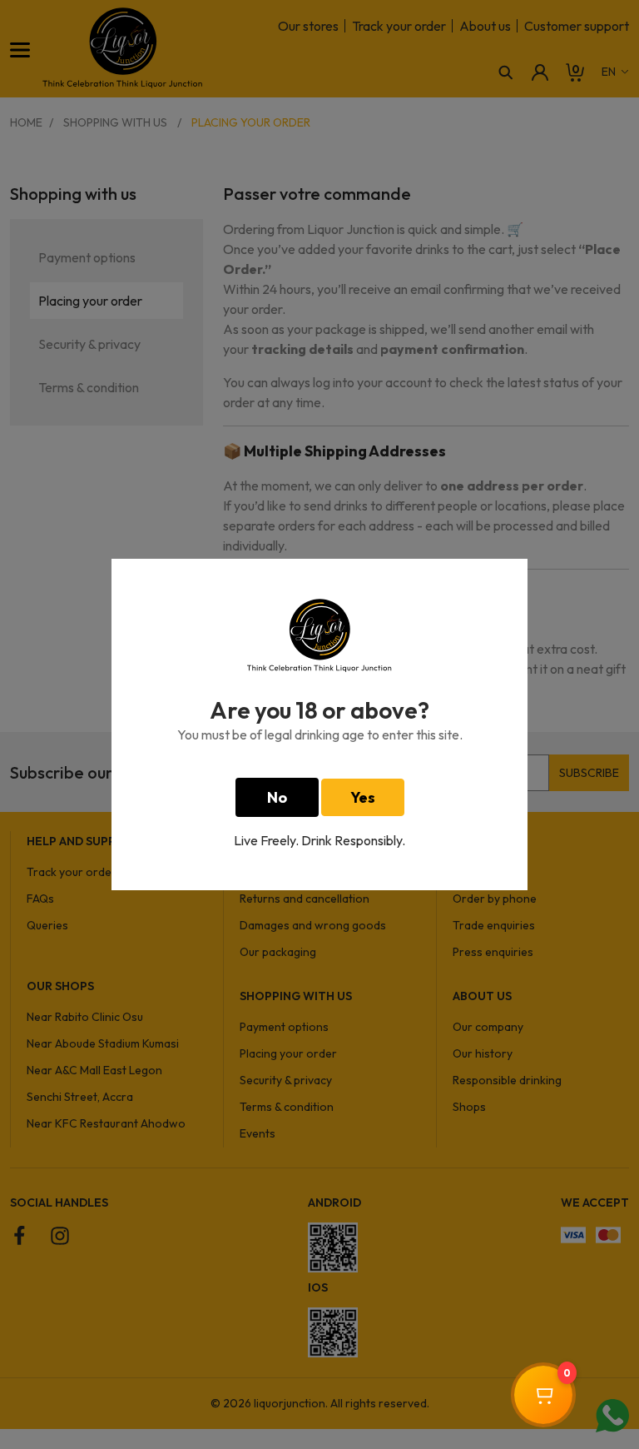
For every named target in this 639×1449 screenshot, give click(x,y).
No (277, 797)
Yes (362, 797)
